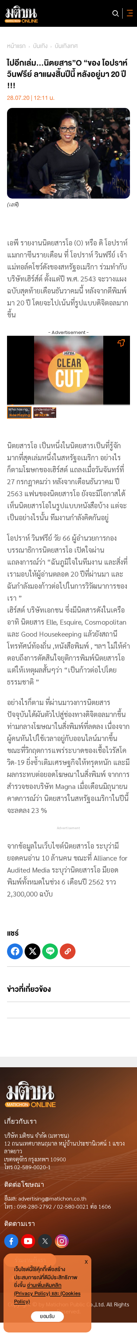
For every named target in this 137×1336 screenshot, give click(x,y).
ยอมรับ (47, 1316)
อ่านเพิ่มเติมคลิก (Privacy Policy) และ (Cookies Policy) (47, 1293)
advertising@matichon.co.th (52, 1198)
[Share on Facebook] (15, 951)
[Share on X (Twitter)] (32, 951)
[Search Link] (115, 13)
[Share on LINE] (50, 951)
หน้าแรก (16, 46)
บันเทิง (40, 46)
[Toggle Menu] (128, 13)
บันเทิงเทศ (66, 46)
